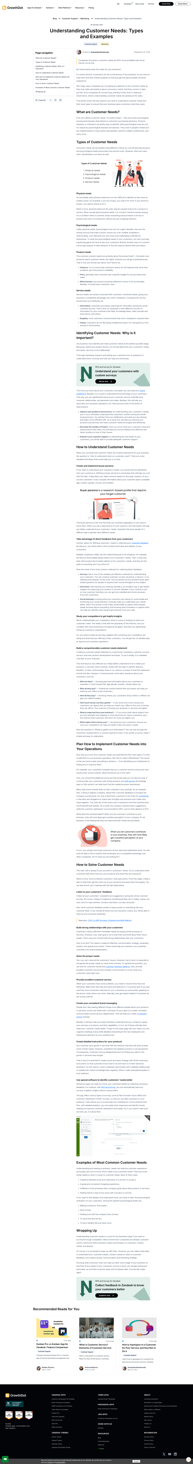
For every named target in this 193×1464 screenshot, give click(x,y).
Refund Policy (148, 1416)
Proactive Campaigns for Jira (107, 1418)
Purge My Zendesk (58, 1416)
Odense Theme (57, 1440)
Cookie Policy (148, 1444)
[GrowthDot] (12, 8)
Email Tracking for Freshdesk (107, 1409)
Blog (99, 1438)
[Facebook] (55, 100)
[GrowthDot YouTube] (169, 1454)
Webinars (101, 1445)
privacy (50, 1462)
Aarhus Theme (56, 1437)
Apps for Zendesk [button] (34, 8)
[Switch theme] (188, 1459)
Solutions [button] (49, 8)
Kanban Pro (55, 1413)
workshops (144, 796)
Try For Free (166, 4)
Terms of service (149, 1447)
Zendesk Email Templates (106, 1399)
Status (101, 1448)
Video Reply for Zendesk (60, 1409)
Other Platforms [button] (64, 8)
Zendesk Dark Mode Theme (61, 1447)
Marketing (84, 18)
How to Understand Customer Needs (50, 73)
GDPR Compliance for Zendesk (62, 1406)
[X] (51, 100)
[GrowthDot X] (164, 1454)
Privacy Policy (149, 1440)
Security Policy (149, 1437)
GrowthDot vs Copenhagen (153, 1402)
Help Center (139, 4)
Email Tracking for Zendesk (61, 1402)
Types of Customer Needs (45, 62)
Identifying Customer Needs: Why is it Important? (50, 67)
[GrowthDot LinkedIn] (175, 1454)
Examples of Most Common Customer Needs (53, 87)
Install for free (104, 1295)
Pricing (91, 8)
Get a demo (148, 1420)
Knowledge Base (103, 1441)
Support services (150, 1413)
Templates (127, 4)
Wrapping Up (41, 92)
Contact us (147, 1423)
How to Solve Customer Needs (47, 83)
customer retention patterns (118, 967)
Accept (136, 1461)
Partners (151, 4)
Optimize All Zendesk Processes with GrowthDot (160, 1406)
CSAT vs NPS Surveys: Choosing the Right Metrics (110, 920)
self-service (130, 781)
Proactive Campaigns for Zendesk (63, 1399)
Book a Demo (182, 4)
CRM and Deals (57, 1427)
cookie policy (60, 1462)
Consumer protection (151, 1399)
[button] (119, 3)
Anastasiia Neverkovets (100, 52)
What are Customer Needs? (46, 58)
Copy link (42, 100)
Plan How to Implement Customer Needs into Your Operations (53, 78)
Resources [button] (79, 8)
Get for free (103, 381)
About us (147, 1427)
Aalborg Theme (57, 1444)
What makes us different (152, 1409)
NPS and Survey (108, 1087)
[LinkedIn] (60, 100)
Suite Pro (55, 1423)
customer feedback (139, 543)
